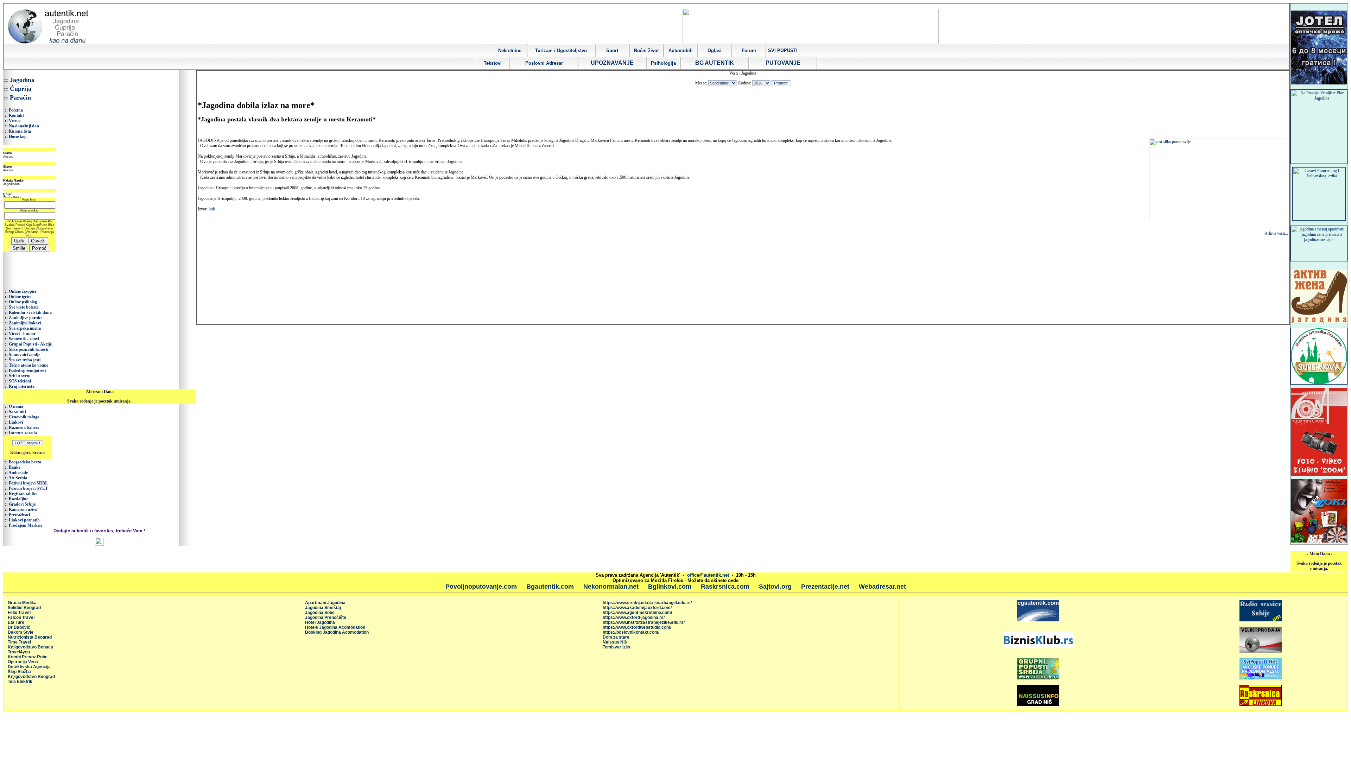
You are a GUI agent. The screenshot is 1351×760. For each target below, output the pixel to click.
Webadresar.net (882, 586)
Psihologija (663, 63)
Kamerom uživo (23, 509)
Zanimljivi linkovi (25, 323)
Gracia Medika (22, 602)
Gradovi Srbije (22, 504)
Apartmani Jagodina (325, 602)
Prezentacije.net (825, 586)
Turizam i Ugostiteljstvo (561, 50)
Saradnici (17, 411)
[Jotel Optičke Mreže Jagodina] (1319, 83)
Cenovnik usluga (24, 416)
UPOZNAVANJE (612, 63)
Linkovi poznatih (24, 520)
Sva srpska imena (25, 328)
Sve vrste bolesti (23, 307)
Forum (749, 50)
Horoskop (18, 136)
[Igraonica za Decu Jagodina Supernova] (1318, 383)
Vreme (14, 120)
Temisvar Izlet (616, 647)
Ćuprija (20, 88)
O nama (16, 406)
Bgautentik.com (550, 586)
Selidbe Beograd (24, 607)
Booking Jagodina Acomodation (337, 632)
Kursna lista (20, 131)
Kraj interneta (21, 386)
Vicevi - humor (22, 333)
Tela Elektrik (20, 681)
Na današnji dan (24, 126)
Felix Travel (19, 612)
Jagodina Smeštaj (323, 607)
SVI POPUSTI (783, 50)
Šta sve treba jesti (24, 359)
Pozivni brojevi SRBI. (28, 483)
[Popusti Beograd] (1038, 678)
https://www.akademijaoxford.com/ (637, 607)
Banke (14, 467)
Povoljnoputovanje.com (481, 586)
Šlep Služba (19, 671)
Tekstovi (493, 63)
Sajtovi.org (775, 586)
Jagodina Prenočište (325, 617)
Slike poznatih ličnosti (28, 349)
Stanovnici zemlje (24, 354)
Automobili (680, 50)
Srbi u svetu (20, 375)
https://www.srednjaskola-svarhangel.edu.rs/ (647, 602)
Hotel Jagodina (320, 622)
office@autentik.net (708, 575)
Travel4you (19, 652)
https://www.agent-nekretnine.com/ (637, 612)
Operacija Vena (23, 661)
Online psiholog (23, 301)
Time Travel (19, 642)
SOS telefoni (20, 381)
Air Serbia (17, 477)
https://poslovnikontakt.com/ (631, 632)
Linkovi (16, 422)
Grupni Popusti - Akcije (30, 344)
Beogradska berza (25, 462)
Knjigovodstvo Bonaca (30, 647)
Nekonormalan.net (611, 586)
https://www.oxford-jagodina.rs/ (634, 617)
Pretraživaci (19, 514)
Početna (16, 110)
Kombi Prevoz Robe (27, 656)
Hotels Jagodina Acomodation (335, 627)
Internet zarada (23, 432)
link (212, 209)
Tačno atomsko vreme (28, 365)
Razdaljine (18, 498)
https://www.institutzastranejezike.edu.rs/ (644, 622)
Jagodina (22, 79)
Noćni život (646, 50)
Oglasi (715, 50)
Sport (612, 50)
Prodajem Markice (25, 525)
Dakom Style (20, 632)
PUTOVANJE (783, 63)
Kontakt (16, 115)
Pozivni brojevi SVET (28, 488)
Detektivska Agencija (29, 666)
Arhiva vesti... (1276, 233)
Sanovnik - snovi (24, 338)
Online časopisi (22, 291)
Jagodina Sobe (320, 612)
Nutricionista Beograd (30, 637)
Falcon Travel (21, 617)
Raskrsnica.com (725, 586)
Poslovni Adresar (544, 63)
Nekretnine (509, 50)
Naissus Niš (615, 642)
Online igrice (20, 296)
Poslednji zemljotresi (27, 370)
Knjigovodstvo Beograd (31, 676)
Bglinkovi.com (669, 586)
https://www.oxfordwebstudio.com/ (637, 627)
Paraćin (20, 97)
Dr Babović (19, 627)
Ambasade (18, 472)
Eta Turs (16, 622)
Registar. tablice (23, 493)
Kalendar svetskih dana (30, 312)
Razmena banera (24, 427)
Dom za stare (616, 637)
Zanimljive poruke (25, 317)
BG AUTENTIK (714, 63)
